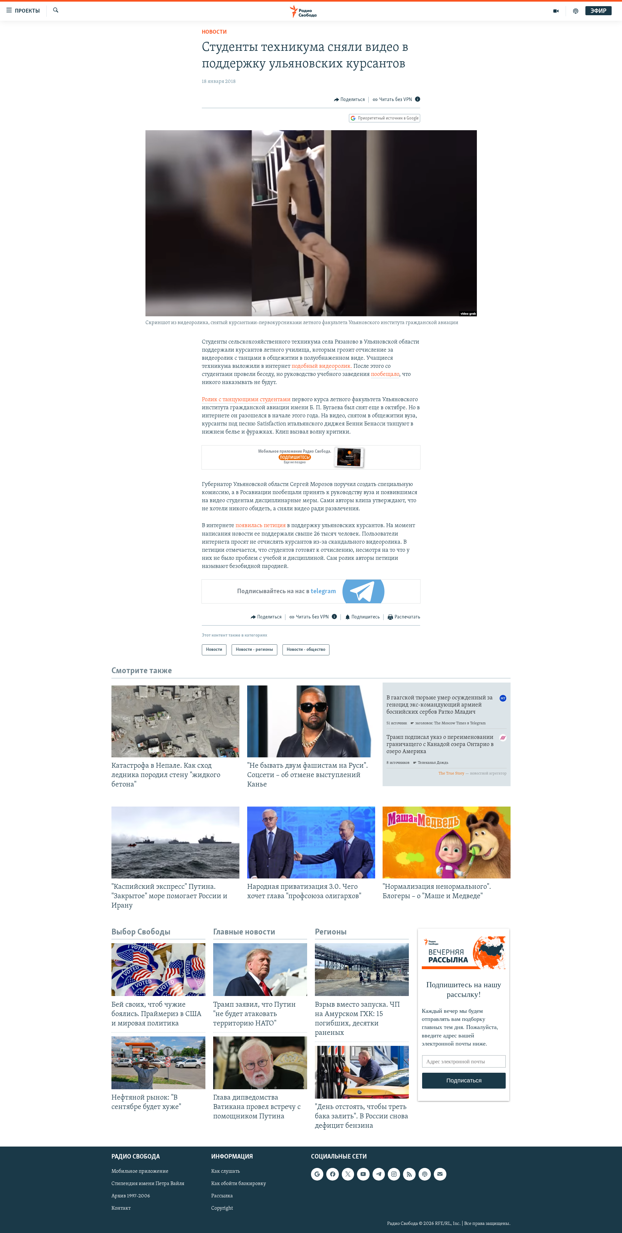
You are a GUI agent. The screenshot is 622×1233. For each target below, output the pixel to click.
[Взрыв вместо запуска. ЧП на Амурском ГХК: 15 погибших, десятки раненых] (362, 969)
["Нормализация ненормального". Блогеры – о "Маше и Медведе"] (447, 842)
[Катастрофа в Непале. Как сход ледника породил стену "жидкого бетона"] (175, 721)
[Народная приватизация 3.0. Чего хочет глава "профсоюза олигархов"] (311, 842)
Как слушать (225, 1171)
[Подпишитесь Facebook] (332, 1174)
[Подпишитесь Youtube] (363, 1174)
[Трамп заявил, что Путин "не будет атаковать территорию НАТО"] (260, 969)
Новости (214, 32)
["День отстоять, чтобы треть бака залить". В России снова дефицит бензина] (362, 1072)
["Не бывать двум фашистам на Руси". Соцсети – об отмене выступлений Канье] (311, 721)
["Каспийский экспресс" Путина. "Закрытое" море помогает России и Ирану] (175, 842)
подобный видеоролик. (322, 366)
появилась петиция (261, 526)
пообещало (385, 375)
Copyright (222, 1208)
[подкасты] (575, 11)
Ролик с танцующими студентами (247, 400)
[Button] (349, 100)
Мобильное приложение (139, 1171)
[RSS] (409, 1174)
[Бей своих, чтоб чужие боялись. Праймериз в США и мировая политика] (158, 969)
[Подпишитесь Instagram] (394, 1174)
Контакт (121, 1208)
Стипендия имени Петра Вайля (147, 1183)
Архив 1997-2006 (130, 1196)
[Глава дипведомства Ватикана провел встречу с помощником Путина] (260, 1062)
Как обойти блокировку (238, 1183)
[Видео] (556, 11)
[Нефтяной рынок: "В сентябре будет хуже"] (158, 1062)
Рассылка (222, 1196)
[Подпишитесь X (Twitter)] (348, 1174)
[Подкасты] (425, 1174)
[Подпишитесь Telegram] (379, 1174)
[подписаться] (440, 1174)
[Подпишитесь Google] (317, 1174)
